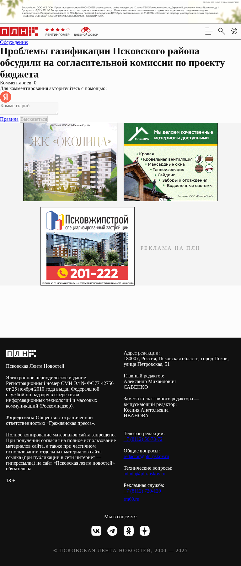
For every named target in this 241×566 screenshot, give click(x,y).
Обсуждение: (14, 42)
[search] (221, 31)
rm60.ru (131, 499)
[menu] (209, 31)
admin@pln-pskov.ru (144, 473)
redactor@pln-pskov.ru (146, 456)
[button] (234, 31)
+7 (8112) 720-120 (142, 491)
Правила (9, 119)
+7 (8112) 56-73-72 (143, 439)
